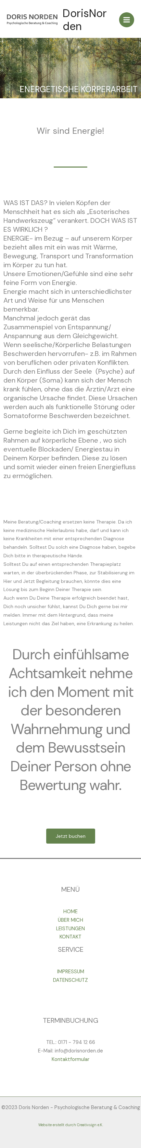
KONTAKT (70, 937)
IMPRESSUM (70, 971)
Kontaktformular (70, 1059)
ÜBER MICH (70, 920)
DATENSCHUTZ (70, 980)
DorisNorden (85, 19)
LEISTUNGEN (70, 928)
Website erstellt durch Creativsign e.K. (70, 1124)
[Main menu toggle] (126, 19)
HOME (70, 911)
